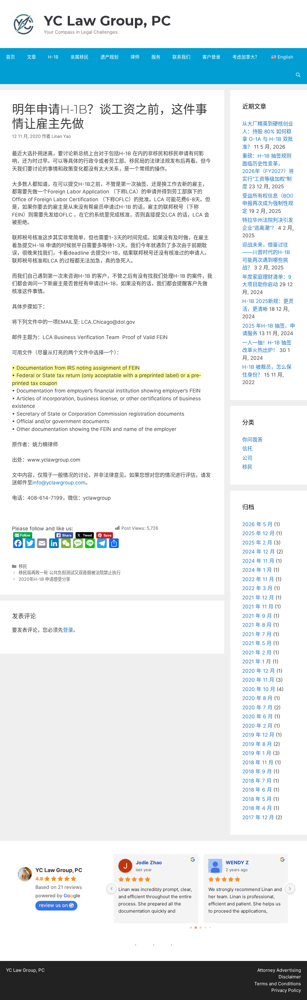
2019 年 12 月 (258, 735)
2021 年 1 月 (256, 662)
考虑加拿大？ (245, 57)
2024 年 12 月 (258, 552)
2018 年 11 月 (257, 762)
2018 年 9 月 (257, 771)
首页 (10, 57)
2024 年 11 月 (258, 561)
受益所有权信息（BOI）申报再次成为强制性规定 (268, 203)
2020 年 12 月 (258, 671)
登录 (68, 630)
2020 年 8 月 (257, 698)
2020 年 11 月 (258, 680)
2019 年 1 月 (256, 753)
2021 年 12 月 (258, 598)
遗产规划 (109, 57)
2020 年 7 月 (257, 708)
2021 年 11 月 (257, 607)
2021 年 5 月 (257, 643)
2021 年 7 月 (257, 634)
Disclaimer (290, 977)
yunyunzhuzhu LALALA (273, 862)
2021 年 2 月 (257, 653)
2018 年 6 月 (257, 790)
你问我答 (252, 440)
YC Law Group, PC (107, 20)
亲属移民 (79, 57)
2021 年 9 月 (257, 616)
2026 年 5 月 (257, 524)
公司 (247, 458)
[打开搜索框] (298, 75)
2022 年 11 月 (258, 579)
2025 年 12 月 (258, 533)
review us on (53, 905)
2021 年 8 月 (257, 625)
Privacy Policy (286, 990)
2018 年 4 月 (257, 808)
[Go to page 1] (196, 928)
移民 (23, 566)
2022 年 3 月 (257, 588)
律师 (134, 57)
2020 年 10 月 (258, 689)
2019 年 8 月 (257, 744)
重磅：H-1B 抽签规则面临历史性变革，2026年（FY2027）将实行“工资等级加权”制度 (268, 171)
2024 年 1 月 (257, 570)
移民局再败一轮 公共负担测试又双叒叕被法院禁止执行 (70, 572)
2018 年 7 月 (257, 781)
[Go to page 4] (210, 927)
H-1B (53, 57)
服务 (155, 57)
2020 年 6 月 (257, 717)
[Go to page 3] (205, 928)
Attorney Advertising (279, 970)
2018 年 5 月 (257, 799)
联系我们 (181, 57)
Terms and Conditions (277, 983)
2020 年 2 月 (257, 726)
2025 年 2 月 (257, 543)
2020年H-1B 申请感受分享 (44, 579)
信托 (247, 449)
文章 (31, 57)
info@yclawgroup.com (58, 483)
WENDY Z (167, 862)
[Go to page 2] (201, 927)
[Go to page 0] (191, 927)
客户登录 (211, 57)
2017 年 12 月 (258, 817)
